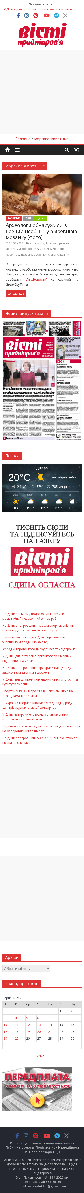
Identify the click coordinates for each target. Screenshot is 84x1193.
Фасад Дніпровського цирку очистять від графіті (39, 649)
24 (5, 1038)
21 (50, 1031)
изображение (28, 249)
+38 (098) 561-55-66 (46, 1181)
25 (17, 1038)
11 (17, 1024)
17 (5, 1031)
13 (39, 1024)
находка (26, 255)
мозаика (45, 249)
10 (5, 1024)
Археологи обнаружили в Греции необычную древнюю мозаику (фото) (41, 231)
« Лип (40, 1056)
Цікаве (41, 218)
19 (28, 1031)
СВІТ (28, 218)
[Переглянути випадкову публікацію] (77, 149)
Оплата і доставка (25, 1143)
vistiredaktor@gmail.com (47, 1186)
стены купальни (58, 255)
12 (28, 1024)
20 (39, 1031)
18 (17, 1031)
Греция (51, 243)
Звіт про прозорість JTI (42, 1152)
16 (72, 1024)
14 (50, 1024)
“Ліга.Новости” (36, 279)
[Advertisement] (42, 92)
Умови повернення (58, 1143)
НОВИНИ (14, 218)
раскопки (40, 255)
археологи (37, 243)
